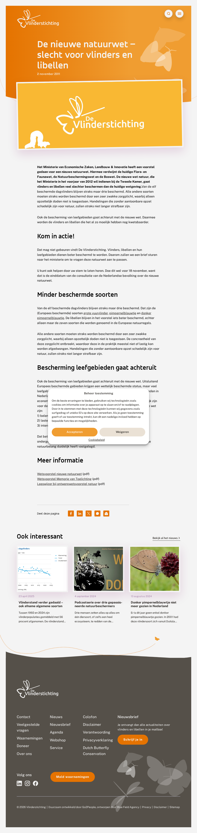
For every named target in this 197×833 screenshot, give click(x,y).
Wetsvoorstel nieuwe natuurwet (59, 474)
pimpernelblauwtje (122, 313)
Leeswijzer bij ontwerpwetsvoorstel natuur (67, 484)
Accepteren (75, 432)
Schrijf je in (132, 739)
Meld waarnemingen (72, 777)
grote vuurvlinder (95, 313)
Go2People (89, 807)
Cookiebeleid (96, 439)
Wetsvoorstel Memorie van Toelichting (64, 479)
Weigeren (122, 432)
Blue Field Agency (128, 807)
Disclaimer (160, 807)
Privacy (146, 807)
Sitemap (174, 807)
